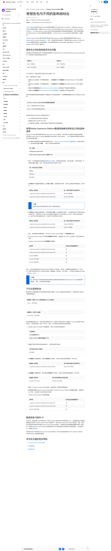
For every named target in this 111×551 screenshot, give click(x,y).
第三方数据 (6, 122)
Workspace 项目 (6, 52)
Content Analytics (7, 55)
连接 (46, 38)
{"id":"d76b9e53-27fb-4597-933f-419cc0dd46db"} (40, 20)
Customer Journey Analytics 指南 (54, 9)
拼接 (3, 73)
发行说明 (4, 27)
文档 (27, 9)
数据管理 (4, 79)
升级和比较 (5, 34)
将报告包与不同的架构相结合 (11, 94)
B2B (4, 98)
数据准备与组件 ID (95, 32)
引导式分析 (5, 61)
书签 (93, 16)
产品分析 (5, 116)
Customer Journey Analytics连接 (49, 88)
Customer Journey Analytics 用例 (36, 442)
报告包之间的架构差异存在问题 (98, 22)
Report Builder (6, 67)
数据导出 (5, 107)
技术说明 (4, 132)
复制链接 (98, 16)
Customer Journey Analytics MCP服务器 (11, 138)
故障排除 (4, 128)
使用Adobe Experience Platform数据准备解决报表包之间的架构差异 (99, 25)
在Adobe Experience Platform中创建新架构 (65, 141)
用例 (3, 82)
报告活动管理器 (6, 70)
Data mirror (5, 40)
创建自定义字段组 (50, 161)
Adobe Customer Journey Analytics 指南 (11, 24)
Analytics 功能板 (6, 58)
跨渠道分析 (31, 449)
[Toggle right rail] (90, 6)
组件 (3, 64)
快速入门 (4, 30)
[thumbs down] (63, 549)
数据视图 (4, 46)
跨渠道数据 (6, 104)
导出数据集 (31, 446)
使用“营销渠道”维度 (9, 91)
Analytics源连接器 (31, 27)
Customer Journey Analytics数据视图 (49, 90)
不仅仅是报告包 (94, 29)
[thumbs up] (60, 549)
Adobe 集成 (5, 76)
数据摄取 (4, 37)
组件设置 (35, 428)
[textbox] (11, 15)
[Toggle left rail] (20, 6)
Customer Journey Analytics (37, 9)
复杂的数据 (6, 101)
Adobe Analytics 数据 (8, 88)
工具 (3, 49)
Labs (4, 125)
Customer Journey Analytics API (9, 135)
